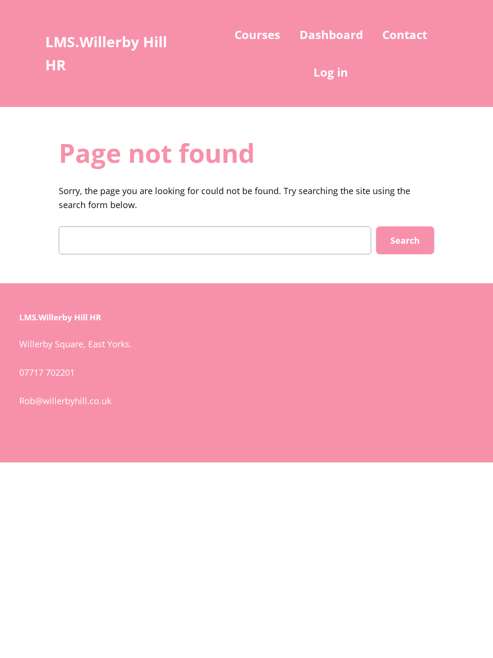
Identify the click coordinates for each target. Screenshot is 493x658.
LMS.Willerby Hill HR (60, 317)
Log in (330, 72)
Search (405, 240)
